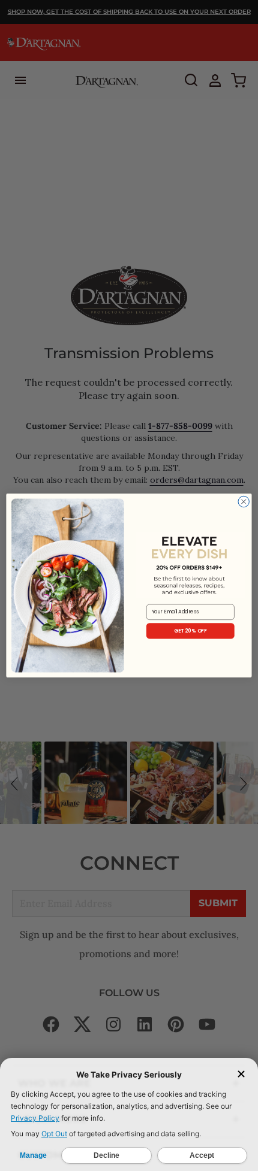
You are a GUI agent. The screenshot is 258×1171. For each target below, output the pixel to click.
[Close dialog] (243, 501)
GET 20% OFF (190, 630)
